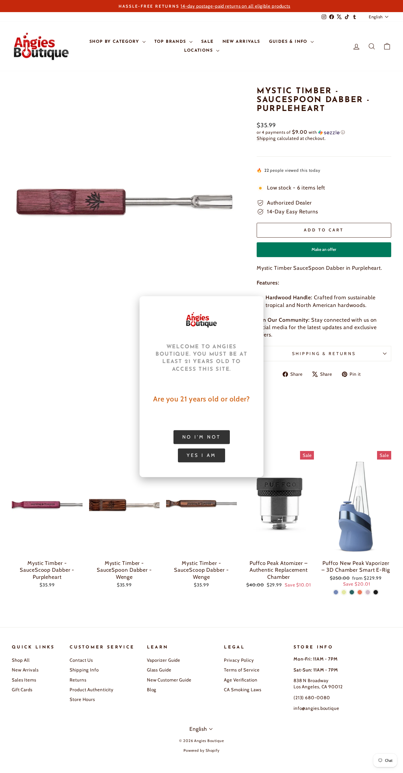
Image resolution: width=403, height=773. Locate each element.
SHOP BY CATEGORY (115, 42)
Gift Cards (22, 689)
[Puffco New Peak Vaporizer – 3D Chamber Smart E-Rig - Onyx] (376, 592)
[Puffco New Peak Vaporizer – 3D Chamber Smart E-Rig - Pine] (352, 592)
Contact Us (81, 660)
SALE (207, 42)
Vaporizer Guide (164, 660)
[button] (324, 132)
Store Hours (82, 699)
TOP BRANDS (171, 42)
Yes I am (201, 455)
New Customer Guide (169, 680)
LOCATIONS (199, 50)
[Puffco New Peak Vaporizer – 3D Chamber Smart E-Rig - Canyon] (360, 592)
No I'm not (201, 436)
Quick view (47, 550)
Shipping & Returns (324, 353)
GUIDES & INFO (289, 42)
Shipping (266, 138)
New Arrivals (25, 670)
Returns (78, 680)
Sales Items (24, 680)
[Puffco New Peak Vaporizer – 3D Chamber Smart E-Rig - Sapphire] (336, 592)
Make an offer (324, 252)
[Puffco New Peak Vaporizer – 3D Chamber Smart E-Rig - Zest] (344, 592)
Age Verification (240, 680)
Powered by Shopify (201, 750)
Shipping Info (84, 670)
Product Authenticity (92, 689)
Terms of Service (241, 670)
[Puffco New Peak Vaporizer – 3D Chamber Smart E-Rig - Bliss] (368, 592)
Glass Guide (159, 670)
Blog (152, 689)
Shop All (21, 660)
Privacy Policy (239, 660)
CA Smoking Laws (242, 689)
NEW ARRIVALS (241, 42)
